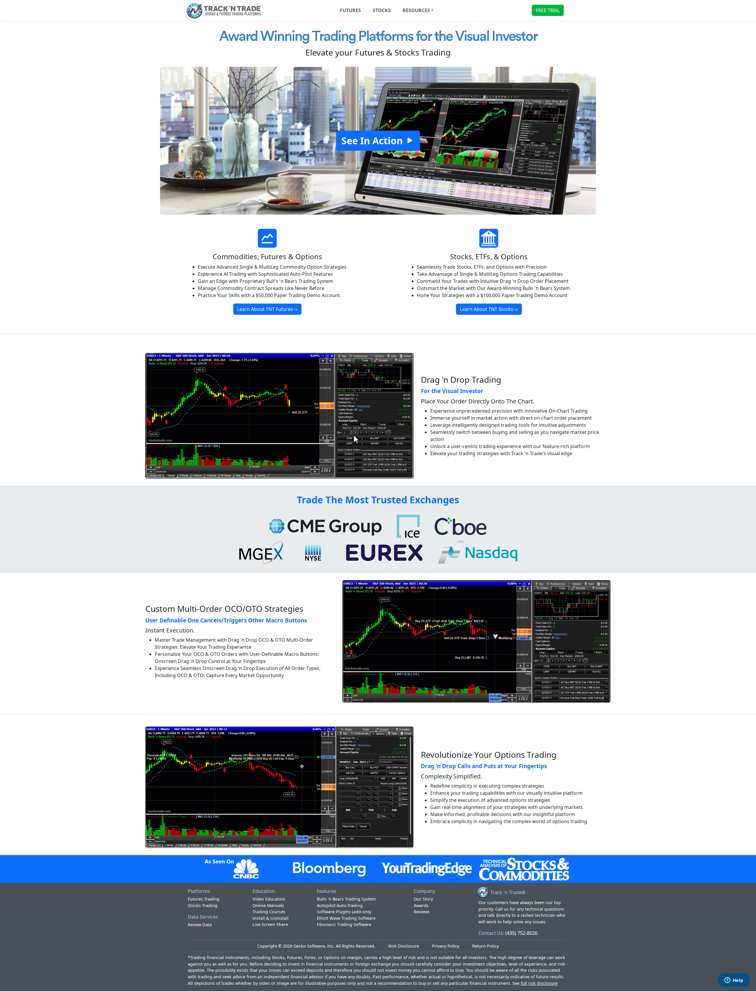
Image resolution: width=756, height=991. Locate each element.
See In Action (373, 140)
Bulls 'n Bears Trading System (346, 899)
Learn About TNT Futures (265, 309)
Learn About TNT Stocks (486, 309)
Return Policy (485, 946)
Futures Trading (203, 899)
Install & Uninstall (270, 918)
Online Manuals (268, 905)
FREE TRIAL (548, 10)
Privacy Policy (445, 946)
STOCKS (382, 10)
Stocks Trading (202, 905)
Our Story (423, 899)
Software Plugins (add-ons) (344, 911)
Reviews (422, 911)
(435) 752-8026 (521, 933)
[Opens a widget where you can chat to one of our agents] (734, 980)
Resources (416, 10)
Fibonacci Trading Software (344, 924)
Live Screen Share (270, 924)
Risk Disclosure (403, 946)
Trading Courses (268, 911)
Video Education (268, 899)
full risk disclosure (539, 983)
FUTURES (350, 10)
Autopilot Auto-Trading (340, 905)
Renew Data (200, 924)
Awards (421, 905)
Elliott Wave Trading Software (346, 918)
